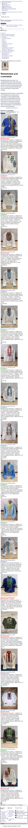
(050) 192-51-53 (5, 16)
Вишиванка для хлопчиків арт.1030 (8, 444)
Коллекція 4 (5, 57)
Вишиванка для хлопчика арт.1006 (8, 137)
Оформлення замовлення (9, 8)
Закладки (3, 817)
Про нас (10, 813)
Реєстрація (8, 2)
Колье (4, 41)
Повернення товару (4, 819)
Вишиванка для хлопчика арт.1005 (8, 710)
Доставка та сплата (11, 815)
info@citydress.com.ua (22, 815)
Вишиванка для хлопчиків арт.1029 (8, 406)
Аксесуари (4, 37)
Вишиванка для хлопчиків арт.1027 (8, 328)
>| (5, 803)
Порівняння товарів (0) (12, 107)
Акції (7, 26)
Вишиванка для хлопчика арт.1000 (8, 671)
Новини (20, 25)
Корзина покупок (7, 7)
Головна (5, 3)
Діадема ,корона (6, 38)
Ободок (4, 42)
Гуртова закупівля (9, 25)
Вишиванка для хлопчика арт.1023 (8, 749)
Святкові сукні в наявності (8, 35)
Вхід (3, 2)
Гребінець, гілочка (7, 43)
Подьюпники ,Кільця (8, 47)
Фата (4, 39)
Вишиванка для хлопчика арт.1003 (8, 634)
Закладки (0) (6, 4)
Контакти (5, 10)
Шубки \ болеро (7, 49)
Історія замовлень (4, 815)
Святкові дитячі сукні (6, 51)
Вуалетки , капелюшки (8, 50)
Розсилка (3, 821)
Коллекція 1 (6, 53)
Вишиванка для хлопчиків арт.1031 (8, 483)
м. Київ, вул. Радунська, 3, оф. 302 (22, 817)
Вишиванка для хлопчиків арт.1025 (8, 251)
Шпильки (5, 45)
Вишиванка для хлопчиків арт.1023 (8, 174)
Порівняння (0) (7, 6)
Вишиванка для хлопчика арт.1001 (8, 787)
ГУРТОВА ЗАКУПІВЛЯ (11, 811)
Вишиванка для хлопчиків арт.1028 (8, 367)
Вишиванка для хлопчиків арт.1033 (8, 560)
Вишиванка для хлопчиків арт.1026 (8, 290)
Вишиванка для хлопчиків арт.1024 (8, 213)
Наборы (4, 46)
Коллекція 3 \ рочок (7, 55)
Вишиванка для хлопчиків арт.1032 (8, 521)
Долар (3, 14)
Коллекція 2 (5, 54)
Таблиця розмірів (13, 26)
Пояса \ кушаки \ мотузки (7, 34)
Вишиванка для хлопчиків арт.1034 (8, 597)
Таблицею (8, 113)
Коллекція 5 (5, 58)
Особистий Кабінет (4, 812)
